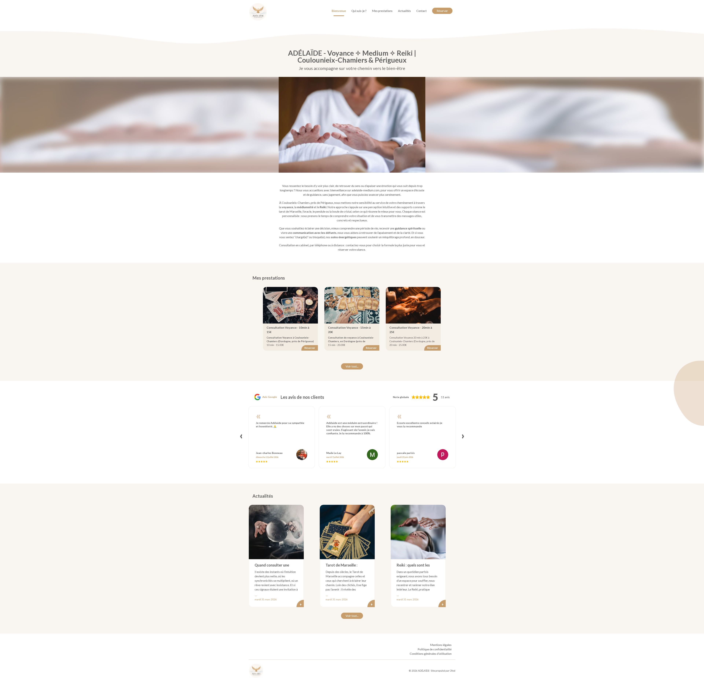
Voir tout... (352, 366)
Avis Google (269, 396)
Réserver (442, 10)
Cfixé (452, 670)
